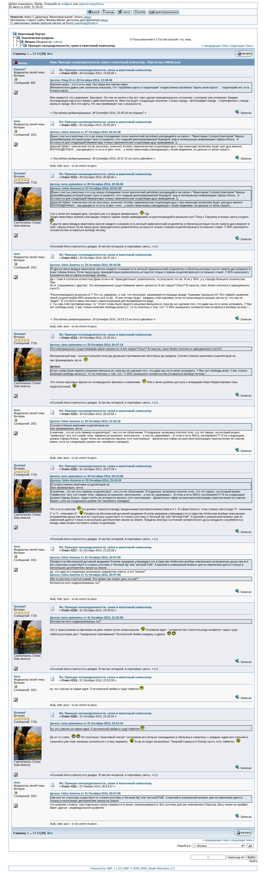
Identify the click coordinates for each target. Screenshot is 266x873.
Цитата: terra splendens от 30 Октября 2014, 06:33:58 (86, 476)
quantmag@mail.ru (86, 23)
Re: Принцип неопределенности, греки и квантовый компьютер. (105, 70)
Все (49, 53)
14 (38, 53)
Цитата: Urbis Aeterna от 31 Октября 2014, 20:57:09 (85, 557)
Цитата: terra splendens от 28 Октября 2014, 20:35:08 (86, 184)
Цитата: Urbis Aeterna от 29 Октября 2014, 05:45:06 (85, 264)
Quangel (19, 173)
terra (17, 121)
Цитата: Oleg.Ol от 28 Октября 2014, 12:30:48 (81, 80)
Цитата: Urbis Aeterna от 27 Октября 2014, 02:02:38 (85, 132)
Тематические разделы (37, 37)
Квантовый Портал (31, 34)
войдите (67, 3)
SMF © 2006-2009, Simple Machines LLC (149, 868)
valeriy (57, 41)
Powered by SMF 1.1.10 (106, 868)
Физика (30, 41)
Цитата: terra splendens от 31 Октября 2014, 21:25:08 (86, 617)
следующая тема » (241, 45)
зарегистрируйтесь (91, 3)
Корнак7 (20, 69)
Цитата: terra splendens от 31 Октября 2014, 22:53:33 (86, 723)
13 (34, 53)
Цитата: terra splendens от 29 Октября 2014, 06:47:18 (86, 344)
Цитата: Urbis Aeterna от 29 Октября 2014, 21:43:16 (85, 421)
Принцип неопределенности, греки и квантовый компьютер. (72, 45)
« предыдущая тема (215, 45)
